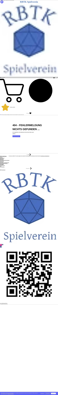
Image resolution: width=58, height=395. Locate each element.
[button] (29, 90)
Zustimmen (53, 393)
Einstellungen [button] (42, 393)
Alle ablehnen (48, 393)
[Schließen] (56, 393)
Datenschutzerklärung (11, 393)
